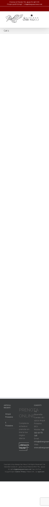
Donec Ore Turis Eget (15, 45)
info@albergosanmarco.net (33, 4)
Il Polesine (9, 424)
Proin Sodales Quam (15, 182)
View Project (35, 83)
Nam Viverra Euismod (15, 257)
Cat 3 (14, 123)
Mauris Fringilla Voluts (15, 120)
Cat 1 (5, 48)
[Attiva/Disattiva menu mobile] (44, 24)
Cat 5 (14, 48)
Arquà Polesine (9, 415)
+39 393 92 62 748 (39, 432)
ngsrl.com (41, 472)
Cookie (17, 472)
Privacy (23, 472)
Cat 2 (10, 48)
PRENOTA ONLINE (24, 446)
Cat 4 (14, 185)
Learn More (12, 83)
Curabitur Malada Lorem (17, 329)
